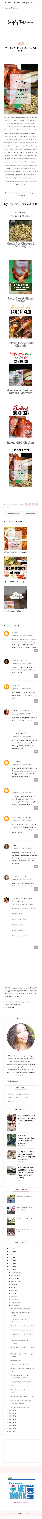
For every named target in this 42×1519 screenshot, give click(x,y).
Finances (26, 1094)
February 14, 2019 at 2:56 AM (22, 904)
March (13, 1300)
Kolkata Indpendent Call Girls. (23, 900)
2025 (10, 1251)
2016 (10, 1416)
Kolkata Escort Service (19, 925)
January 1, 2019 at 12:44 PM (22, 663)
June (12, 1290)
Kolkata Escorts (17, 914)
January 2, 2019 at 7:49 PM (21, 879)
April (12, 1297)
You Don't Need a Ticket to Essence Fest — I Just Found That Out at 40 (26, 1118)
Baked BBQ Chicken (21, 443)
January (13, 1305)
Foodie (16, 504)
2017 (10, 1413)
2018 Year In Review (16, 1386)
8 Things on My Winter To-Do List (20, 1382)
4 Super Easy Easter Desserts (15, 552)
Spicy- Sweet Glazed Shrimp (20, 299)
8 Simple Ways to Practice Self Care (21, 1330)
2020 (10, 1266)
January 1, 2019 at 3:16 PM (21, 764)
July (12, 1287)
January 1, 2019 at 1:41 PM (21, 714)
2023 (10, 1257)
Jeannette (17, 685)
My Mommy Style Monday (24, 1196)
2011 (10, 1431)
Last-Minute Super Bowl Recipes (20, 1309)
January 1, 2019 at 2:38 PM (21, 736)
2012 (10, 1428)
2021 (10, 1263)
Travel (10, 1101)
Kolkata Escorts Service (20, 919)
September (14, 1281)
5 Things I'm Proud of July (24, 1218)
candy (15, 632)
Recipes (6, 507)
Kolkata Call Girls (17, 930)
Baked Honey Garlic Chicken (21, 344)
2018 (10, 1410)
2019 (10, 1269)
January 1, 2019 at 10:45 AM (22, 635)
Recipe (21, 504)
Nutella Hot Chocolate (12, 611)
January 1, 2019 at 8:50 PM (21, 792)
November (14, 1275)
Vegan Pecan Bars (16, 1360)
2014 (10, 1422)
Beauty (10, 1094)
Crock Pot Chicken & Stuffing (20, 244)
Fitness (10, 1097)
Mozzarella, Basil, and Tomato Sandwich (20, 391)
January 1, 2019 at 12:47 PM (22, 689)
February (14, 1303)
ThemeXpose (26, 1514)
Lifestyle (25, 1097)
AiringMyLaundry (21, 711)
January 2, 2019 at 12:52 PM (22, 848)
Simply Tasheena (14, 54)
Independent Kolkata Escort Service (24, 908)
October (13, 1278)
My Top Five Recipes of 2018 (19, 1407)
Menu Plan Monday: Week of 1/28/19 (22, 1326)
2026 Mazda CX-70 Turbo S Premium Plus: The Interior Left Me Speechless (26, 1139)
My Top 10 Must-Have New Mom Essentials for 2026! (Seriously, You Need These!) (26, 1155)
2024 (10, 1254)
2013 (10, 1425)
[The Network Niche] (21, 1506)
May (12, 1293)
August (13, 1284)
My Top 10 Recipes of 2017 (14, 582)
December (14, 1272)
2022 (10, 1260)
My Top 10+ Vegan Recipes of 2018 (21, 1396)
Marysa (16, 845)
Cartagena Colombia (13, 126)
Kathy (15, 789)
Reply (35, 650)
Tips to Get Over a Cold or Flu (19, 1364)
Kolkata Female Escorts (19, 936)
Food (21, 43)
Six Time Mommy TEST (22, 817)
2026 (10, 1248)
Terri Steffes (19, 876)
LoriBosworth (19, 660)
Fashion (18, 1094)
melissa (16, 761)
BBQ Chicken (17, 171)
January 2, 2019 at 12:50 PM (22, 820)
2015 (10, 1419)
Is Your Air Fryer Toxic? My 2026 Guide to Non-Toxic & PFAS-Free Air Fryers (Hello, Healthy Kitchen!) (26, 1172)
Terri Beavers (19, 733)
